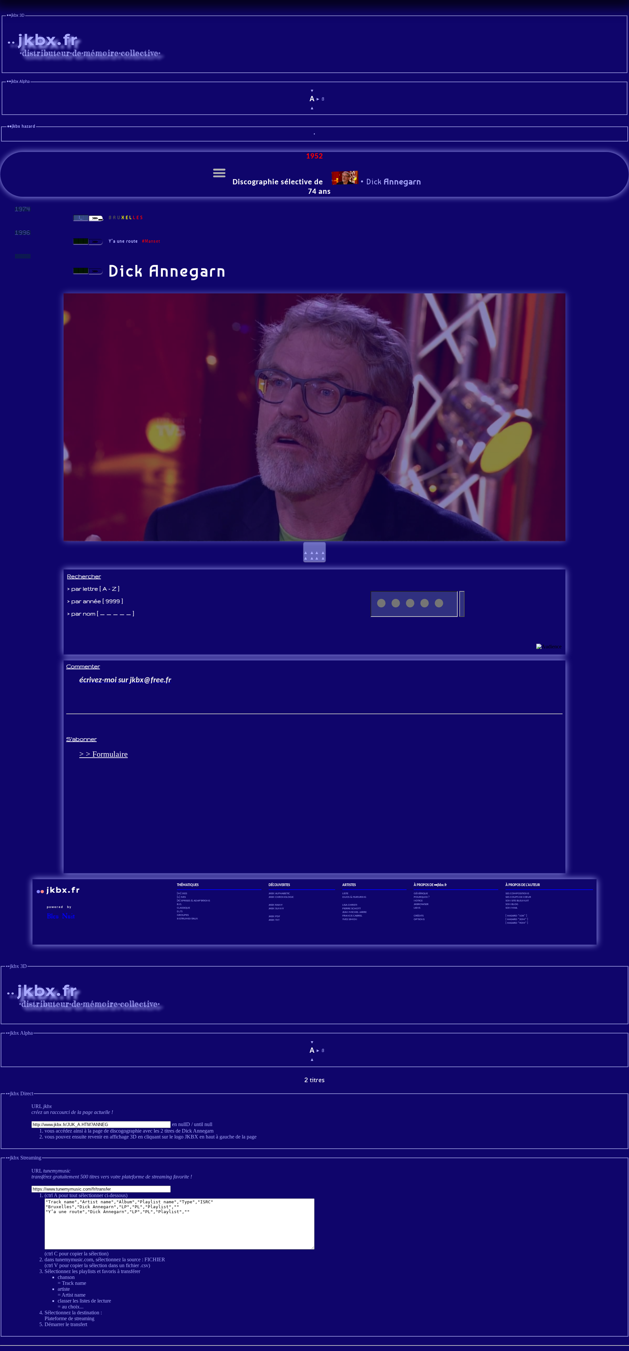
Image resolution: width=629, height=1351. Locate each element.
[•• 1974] (22, 209)
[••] (22, 256)
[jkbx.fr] (314, 67)
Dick (392, 181)
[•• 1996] (22, 233)
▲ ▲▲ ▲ (314, 552)
